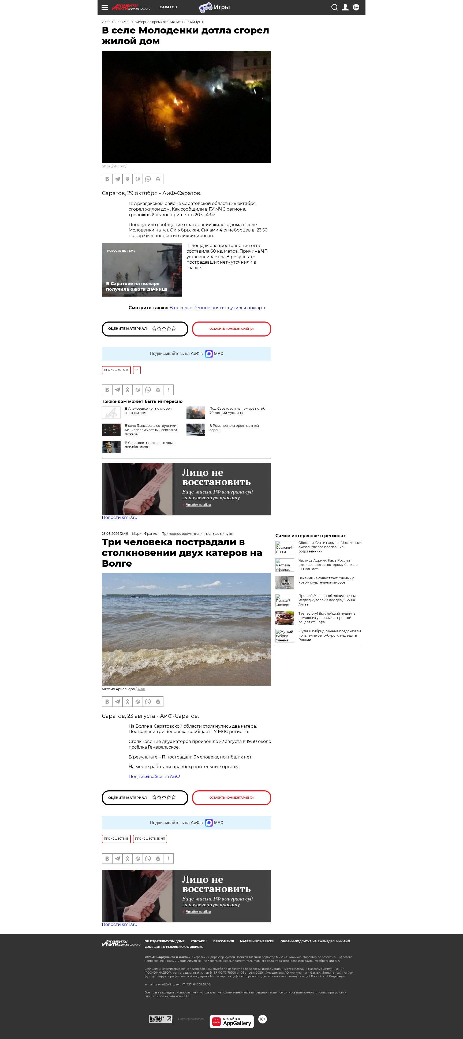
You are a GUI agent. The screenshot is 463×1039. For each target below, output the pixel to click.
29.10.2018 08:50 (115, 22)
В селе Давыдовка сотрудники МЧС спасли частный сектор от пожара (151, 430)
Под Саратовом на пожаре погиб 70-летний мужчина (237, 410)
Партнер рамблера (191, 1019)
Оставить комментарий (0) (232, 329)
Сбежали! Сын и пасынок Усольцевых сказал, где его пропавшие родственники (329, 547)
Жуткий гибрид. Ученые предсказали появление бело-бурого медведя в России (329, 635)
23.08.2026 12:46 (115, 534)
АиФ (141, 689)
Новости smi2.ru (119, 517)
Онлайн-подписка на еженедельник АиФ (315, 941)
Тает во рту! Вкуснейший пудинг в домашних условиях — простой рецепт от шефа (327, 617)
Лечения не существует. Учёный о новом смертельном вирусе (326, 580)
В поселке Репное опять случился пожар (216, 307)
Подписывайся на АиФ (154, 776)
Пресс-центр (223, 941)
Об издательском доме (165, 941)
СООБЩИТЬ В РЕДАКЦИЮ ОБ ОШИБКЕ (174, 947)
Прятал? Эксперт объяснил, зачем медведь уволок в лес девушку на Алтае (327, 600)
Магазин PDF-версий (257, 941)
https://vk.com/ (114, 166)
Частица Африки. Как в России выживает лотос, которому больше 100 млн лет (327, 564)
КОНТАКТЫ (199, 941)
